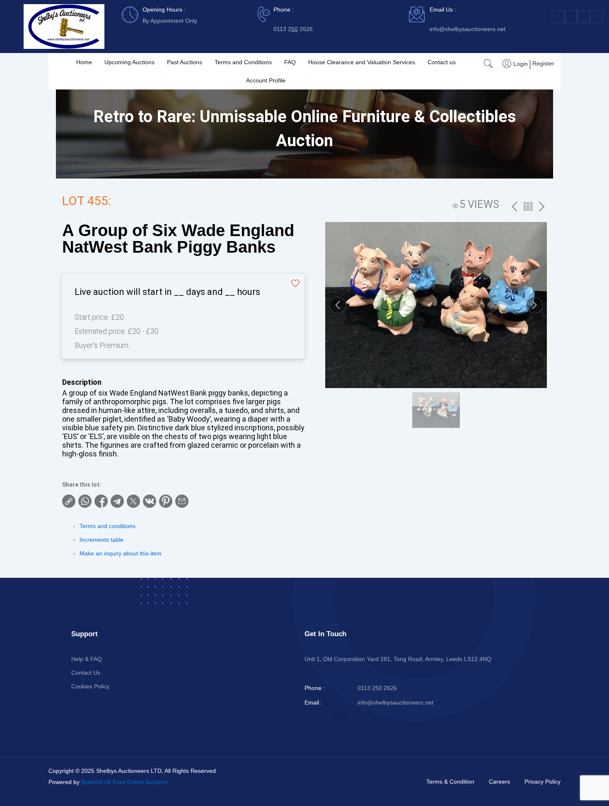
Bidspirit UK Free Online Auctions (124, 782)
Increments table (101, 539)
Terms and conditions (107, 526)
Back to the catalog (528, 208)
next (541, 207)
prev (514, 207)
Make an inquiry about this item (121, 553)
